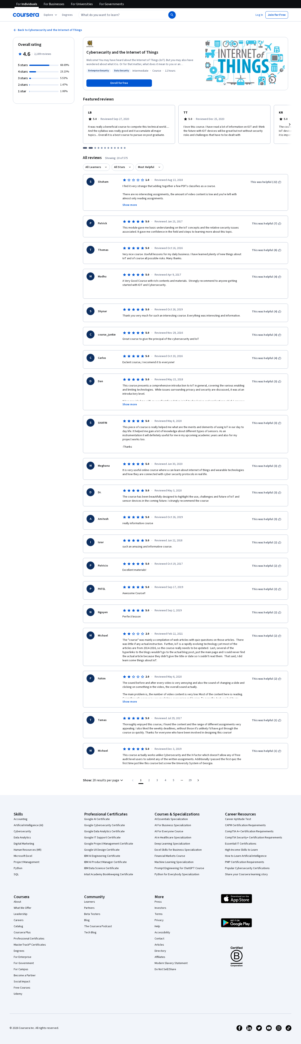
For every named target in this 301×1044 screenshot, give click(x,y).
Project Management (26, 862)
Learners (89, 902)
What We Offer (22, 908)
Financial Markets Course (170, 856)
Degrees (19, 951)
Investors (160, 908)
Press (158, 902)
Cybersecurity (22, 831)
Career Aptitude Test (238, 819)
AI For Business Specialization (173, 825)
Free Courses (22, 988)
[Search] (172, 15)
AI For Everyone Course (169, 831)
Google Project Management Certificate (108, 844)
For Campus (21, 969)
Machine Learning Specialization (174, 862)
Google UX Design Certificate (102, 850)
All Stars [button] (119, 167)
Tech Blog (90, 932)
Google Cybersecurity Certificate (104, 825)
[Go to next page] (198, 780)
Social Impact (22, 982)
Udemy (18, 994)
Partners (89, 908)
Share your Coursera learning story (246, 874)
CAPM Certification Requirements (245, 825)
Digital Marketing (24, 844)
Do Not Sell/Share (165, 969)
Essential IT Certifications (240, 844)
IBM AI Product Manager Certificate (105, 862)
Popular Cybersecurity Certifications (247, 868)
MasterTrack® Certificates (30, 945)
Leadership (20, 914)
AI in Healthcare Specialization (173, 838)
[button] (67, 15)
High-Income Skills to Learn (241, 850)
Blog (87, 920)
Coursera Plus (22, 932)
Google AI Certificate (97, 819)
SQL (16, 874)
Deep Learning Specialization (172, 844)
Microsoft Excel (23, 856)
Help (157, 926)
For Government (24, 963)
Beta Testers (92, 914)
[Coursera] (26, 15)
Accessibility (162, 932)
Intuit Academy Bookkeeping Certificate (108, 874)
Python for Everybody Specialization (177, 874)
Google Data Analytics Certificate (104, 831)
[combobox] (119, 15)
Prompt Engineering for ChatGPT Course (179, 868)
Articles (159, 945)
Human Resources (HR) (27, 850)
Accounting (20, 819)
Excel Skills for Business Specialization (178, 850)
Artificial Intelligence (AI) (28, 825)
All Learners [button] (93, 167)
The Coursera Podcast (98, 926)
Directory (160, 951)
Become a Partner (25, 975)
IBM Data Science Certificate (101, 868)
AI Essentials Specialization (171, 819)
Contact (159, 939)
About (17, 902)
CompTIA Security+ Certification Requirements (253, 838)
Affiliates (160, 957)
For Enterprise (22, 957)
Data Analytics (22, 838)
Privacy (159, 920)
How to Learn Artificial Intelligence (246, 856)
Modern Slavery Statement (171, 963)
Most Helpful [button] (146, 167)
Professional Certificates (29, 939)
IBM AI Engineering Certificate (102, 856)
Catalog (18, 926)
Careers (19, 920)
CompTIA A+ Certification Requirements (249, 831)
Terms (159, 914)
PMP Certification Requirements (244, 862)
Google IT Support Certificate (102, 838)
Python (18, 868)
